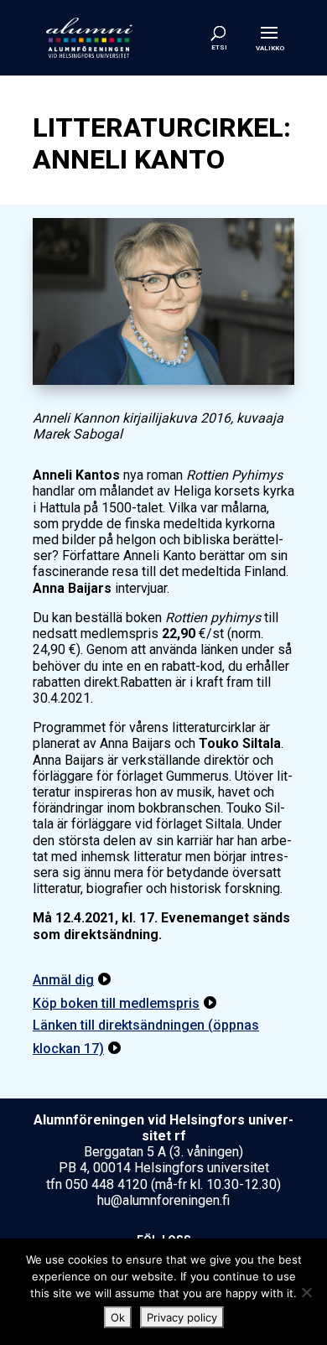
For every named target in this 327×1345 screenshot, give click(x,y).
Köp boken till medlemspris (116, 1003)
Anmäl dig (63, 980)
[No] (306, 1292)
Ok (118, 1317)
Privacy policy (182, 1317)
